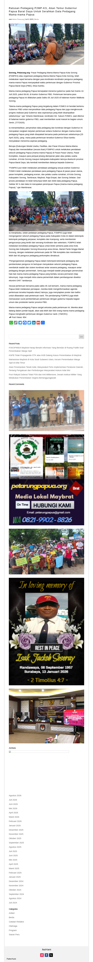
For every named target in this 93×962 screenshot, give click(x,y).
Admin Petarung (18, 19)
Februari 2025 (15, 873)
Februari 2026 (15, 821)
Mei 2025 (13, 860)
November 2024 (16, 885)
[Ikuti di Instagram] (42, 955)
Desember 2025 (16, 830)
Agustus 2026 (15, 795)
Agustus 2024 (15, 898)
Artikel (12, 913)
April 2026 (13, 813)
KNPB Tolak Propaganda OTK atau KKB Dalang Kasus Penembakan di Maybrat (45, 355)
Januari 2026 (15, 825)
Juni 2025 (13, 855)
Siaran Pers (14, 934)
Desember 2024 (16, 881)
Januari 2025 (15, 877)
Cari (81, 337)
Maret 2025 (14, 868)
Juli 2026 (13, 800)
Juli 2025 (13, 851)
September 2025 (16, 843)
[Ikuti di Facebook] (46, 955)
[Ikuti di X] (51, 955)
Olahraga (13, 926)
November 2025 (16, 834)
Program (13, 930)
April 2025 (13, 864)
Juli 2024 (13, 903)
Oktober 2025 (15, 838)
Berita (36, 19)
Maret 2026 (14, 817)
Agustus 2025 (15, 847)
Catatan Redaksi (16, 922)
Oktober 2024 (15, 890)
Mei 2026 (13, 808)
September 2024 (16, 894)
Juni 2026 (13, 804)
